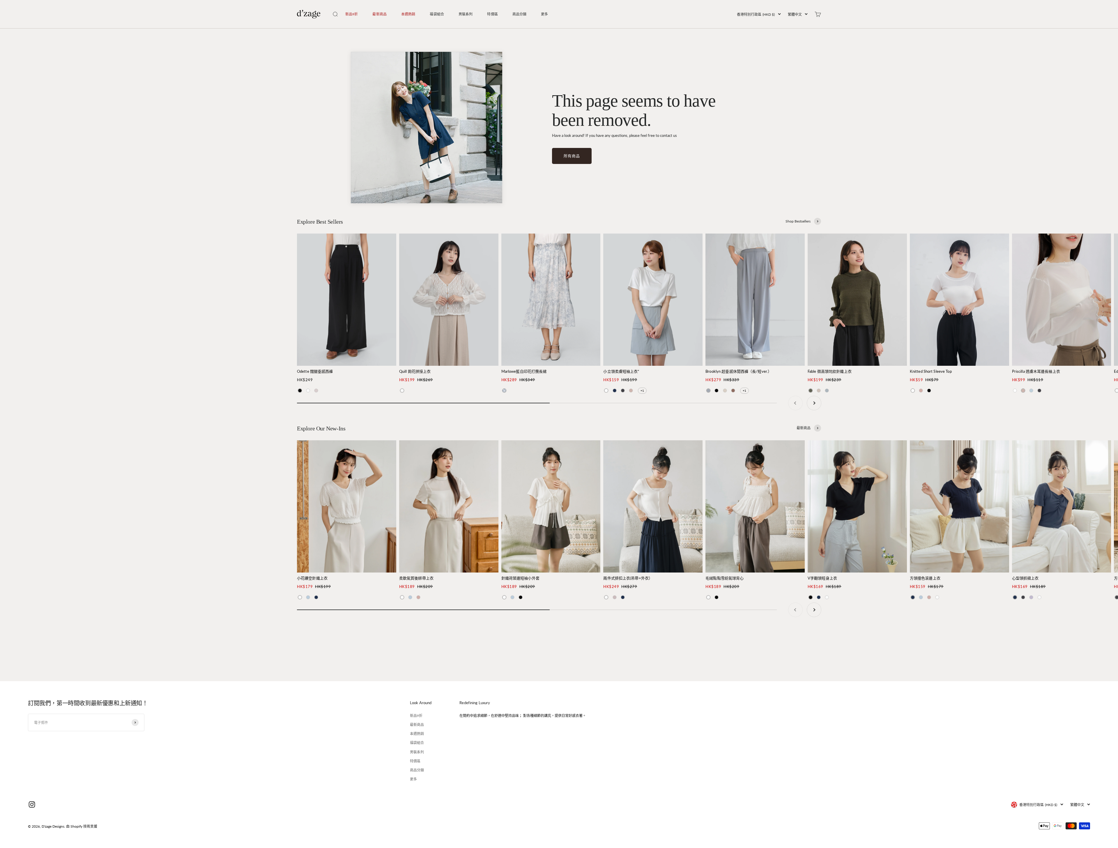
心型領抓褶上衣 (1025, 578)
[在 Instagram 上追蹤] (32, 804)
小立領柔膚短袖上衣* (621, 371)
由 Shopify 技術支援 (81, 826)
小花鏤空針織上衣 (312, 578)
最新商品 (379, 14)
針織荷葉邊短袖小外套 (520, 578)
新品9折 (351, 14)
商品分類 (519, 14)
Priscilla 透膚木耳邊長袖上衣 (1036, 371)
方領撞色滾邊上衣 (925, 578)
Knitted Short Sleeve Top (931, 371)
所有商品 (572, 155)
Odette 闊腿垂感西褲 (315, 371)
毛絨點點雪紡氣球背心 (724, 578)
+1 (642, 390)
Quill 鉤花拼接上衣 (415, 371)
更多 (544, 14)
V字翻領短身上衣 (822, 578)
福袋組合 (437, 14)
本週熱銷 (408, 14)
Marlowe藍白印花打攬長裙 (524, 371)
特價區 (492, 14)
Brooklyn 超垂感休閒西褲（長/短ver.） (738, 371)
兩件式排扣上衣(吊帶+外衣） (627, 578)
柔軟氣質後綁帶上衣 (416, 578)
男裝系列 (466, 14)
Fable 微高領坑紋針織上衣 (830, 371)
